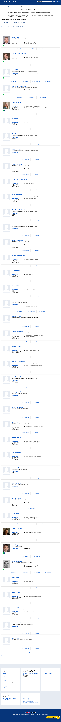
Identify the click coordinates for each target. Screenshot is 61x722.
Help (28, 714)
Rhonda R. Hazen (17, 164)
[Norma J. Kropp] (6, 440)
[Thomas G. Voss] (6, 349)
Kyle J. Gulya (15, 286)
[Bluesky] (32, 712)
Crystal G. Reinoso (17, 528)
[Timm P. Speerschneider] (6, 258)
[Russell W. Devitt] (6, 626)
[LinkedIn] (25, 712)
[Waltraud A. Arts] (6, 501)
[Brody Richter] (6, 228)
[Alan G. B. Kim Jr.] (6, 486)
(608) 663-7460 (15, 304)
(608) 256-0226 (15, 335)
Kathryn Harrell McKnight (19, 86)
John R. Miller (16, 638)
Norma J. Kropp (16, 437)
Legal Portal (21, 714)
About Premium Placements (28, 701)
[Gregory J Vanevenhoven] (6, 56)
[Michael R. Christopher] (6, 364)
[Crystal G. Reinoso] (6, 531)
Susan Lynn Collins (17, 392)
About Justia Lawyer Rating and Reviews (30, 702)
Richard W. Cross (16, 608)
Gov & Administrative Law (48, 673)
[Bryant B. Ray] (6, 73)
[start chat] (58, 717)
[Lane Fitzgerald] (6, 548)
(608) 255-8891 (15, 137)
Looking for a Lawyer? (51, 717)
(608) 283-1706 (15, 183)
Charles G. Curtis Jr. (17, 301)
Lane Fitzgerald (16, 545)
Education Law (45, 672)
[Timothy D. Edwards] (6, 410)
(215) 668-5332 (15, 517)
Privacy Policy (38, 714)
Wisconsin (16, 6)
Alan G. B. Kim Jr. (16, 483)
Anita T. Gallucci (16, 149)
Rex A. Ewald (15, 577)
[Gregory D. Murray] (6, 471)
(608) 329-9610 (15, 581)
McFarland (4, 677)
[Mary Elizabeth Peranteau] (6, 213)
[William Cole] (6, 40)
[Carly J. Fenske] (6, 516)
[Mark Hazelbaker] (6, 197)
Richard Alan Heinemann (19, 179)
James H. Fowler (16, 592)
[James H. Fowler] (6, 595)
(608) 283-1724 (15, 168)
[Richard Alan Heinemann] (6, 182)
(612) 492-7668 (15, 213)
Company (25, 714)
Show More (30, 678)
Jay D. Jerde (15, 118)
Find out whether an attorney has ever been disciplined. (10, 699)
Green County (5, 687)
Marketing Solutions (45, 714)
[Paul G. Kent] (6, 425)
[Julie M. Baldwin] (6, 455)
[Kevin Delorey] (6, 273)
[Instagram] (29, 712)
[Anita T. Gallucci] (6, 152)
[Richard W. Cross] (6, 611)
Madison (4, 673)
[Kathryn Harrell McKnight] (6, 89)
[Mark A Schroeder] (6, 564)
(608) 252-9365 (15, 365)
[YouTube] (27, 712)
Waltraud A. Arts (16, 498)
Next (30, 652)
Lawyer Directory (6, 6)
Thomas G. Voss (16, 346)
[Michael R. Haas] (6, 319)
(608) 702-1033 (15, 106)
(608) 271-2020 (15, 122)
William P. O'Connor (17, 240)
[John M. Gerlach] (6, 380)
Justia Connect (15, 714)
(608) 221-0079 (15, 41)
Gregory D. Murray (17, 468)
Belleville (4, 680)
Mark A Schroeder (17, 561)
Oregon (4, 676)
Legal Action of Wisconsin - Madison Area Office (30, 674)
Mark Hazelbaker (17, 194)
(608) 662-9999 (15, 198)
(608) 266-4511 (15, 320)
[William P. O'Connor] (6, 243)
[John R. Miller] (6, 641)
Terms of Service (32, 714)
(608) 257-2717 (15, 380)
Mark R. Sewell (16, 134)
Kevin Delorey (16, 270)
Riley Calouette (16, 102)
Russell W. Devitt (17, 623)
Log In (54, 1)
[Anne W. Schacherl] (6, 334)
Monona (4, 679)
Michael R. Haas (16, 316)
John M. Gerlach (16, 377)
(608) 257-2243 (15, 411)
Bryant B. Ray (16, 70)
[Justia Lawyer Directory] (5, 1)
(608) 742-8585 (15, 642)
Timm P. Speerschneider (19, 255)
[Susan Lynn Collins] (6, 395)
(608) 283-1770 (15, 152)
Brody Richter (16, 225)
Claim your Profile (26, 699)
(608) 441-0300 (15, 289)
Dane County (5, 686)
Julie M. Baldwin (16, 452)
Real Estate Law (46, 674)
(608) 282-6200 (15, 90)
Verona (4, 674)
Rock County (5, 689)
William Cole (15, 37)
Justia (2, 6)
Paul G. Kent (15, 422)
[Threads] (31, 712)
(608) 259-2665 (15, 426)
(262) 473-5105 (15, 626)
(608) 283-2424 (15, 274)
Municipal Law (12, 6)
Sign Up (58, 1)
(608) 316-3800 (15, 73)
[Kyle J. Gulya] (6, 289)
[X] (34, 712)
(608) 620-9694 (15, 611)
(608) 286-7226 (15, 244)
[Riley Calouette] (6, 105)
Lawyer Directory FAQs (27, 698)
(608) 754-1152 (15, 596)
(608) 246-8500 (15, 441)
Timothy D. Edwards (17, 407)
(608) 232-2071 (15, 395)
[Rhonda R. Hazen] (6, 167)
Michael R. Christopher (18, 361)
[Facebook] (28, 712)
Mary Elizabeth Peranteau (19, 210)
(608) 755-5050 (15, 565)
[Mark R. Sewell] (6, 137)
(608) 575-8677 (15, 350)
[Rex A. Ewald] (6, 580)
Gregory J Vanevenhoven (19, 53)
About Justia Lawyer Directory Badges (30, 696)
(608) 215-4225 (15, 532)
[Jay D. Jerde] (6, 121)
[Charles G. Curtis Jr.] (6, 304)
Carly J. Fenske (16, 513)
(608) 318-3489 (15, 548)
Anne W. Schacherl (17, 331)
